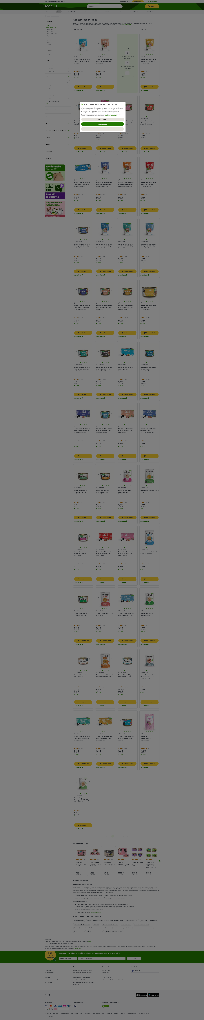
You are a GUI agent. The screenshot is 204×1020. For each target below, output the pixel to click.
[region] (103, 117)
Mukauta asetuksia (102, 119)
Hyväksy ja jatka (102, 124)
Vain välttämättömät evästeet (102, 129)
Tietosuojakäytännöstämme (110, 115)
